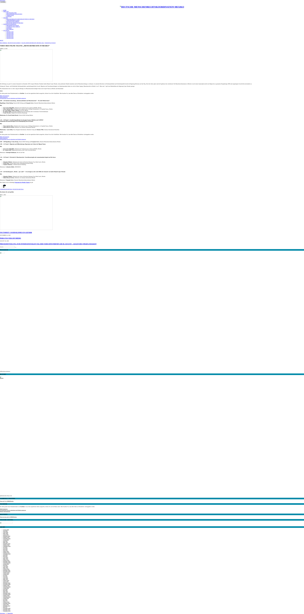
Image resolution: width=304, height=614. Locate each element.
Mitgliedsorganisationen (14, 14)
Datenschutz (10, 613)
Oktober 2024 (6, 545)
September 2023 (6, 553)
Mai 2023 (5, 556)
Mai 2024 (5, 550)
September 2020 (6, 586)
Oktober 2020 (6, 585)
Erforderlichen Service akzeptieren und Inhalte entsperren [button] (13, 98)
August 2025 (6, 540)
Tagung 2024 (9, 31)
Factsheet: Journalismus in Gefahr (16, 232)
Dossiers (9, 28)
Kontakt (9, 16)
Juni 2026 (5, 531)
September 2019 (6, 597)
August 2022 (6, 564)
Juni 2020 (5, 589)
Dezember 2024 (6, 543)
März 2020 (5, 592)
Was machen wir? (11, 12)
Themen (5, 17)
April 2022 (5, 566)
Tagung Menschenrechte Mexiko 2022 (32, 43)
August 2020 (6, 588)
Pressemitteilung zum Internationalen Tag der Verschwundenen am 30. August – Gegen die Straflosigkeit (48, 244)
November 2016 (6, 608)
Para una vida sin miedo (10, 238)
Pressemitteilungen (12, 25)
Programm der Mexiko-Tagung (22, 182)
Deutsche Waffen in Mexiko (14, 23)
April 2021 (5, 578)
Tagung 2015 (9, 35)
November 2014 (6, 611)
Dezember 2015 (6, 609)
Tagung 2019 (9, 34)
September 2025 (6, 538)
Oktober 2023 (6, 552)
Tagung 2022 (9, 33)
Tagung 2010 (9, 38)
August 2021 (6, 574)
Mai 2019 (5, 600)
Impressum (2, 613)
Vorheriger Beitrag (6, 189)
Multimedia (9, 29)
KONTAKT (2, 0)
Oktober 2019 (6, 595)
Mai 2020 (5, 590)
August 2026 (6, 529)
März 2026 (5, 533)
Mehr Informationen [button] (4, 95)
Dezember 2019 (6, 593)
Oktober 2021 (6, 572)
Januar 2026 (6, 534)
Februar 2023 (6, 560)
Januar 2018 (6, 604)
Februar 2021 (6, 580)
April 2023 (5, 557)
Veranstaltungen (50, 43)
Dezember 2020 (6, 583)
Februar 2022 (6, 569)
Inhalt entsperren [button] (4, 97)
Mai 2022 (5, 565)
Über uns (6, 11)
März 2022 (5, 567)
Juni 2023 (5, 555)
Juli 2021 (5, 575)
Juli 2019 (5, 599)
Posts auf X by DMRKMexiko (7, 501)
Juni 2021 (5, 576)
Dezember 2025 (6, 536)
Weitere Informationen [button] (5, 511)
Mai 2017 (5, 607)
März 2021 (5, 579)
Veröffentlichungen (9, 24)
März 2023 (5, 559)
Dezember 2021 (6, 570)
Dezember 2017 (6, 605)
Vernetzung (10, 15)
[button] (4, 185)
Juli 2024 (5, 547)
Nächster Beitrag (18, 189)
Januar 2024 (6, 551)
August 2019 (6, 598)
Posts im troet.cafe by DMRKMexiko (8, 517)
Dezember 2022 (6, 561)
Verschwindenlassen (12, 20)
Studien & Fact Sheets (13, 26)
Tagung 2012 (9, 36)
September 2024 (6, 546)
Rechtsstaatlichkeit (12, 21)
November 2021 (6, 571)
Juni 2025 (5, 541)
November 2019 (6, 594)
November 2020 (6, 584)
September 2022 (6, 562)
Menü (1, 40)
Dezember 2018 (6, 603)
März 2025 (5, 542)
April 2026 (5, 532)
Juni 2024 (5, 548)
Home (4, 10)
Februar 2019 (6, 602)
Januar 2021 (6, 581)
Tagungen (6, 30)
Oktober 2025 (6, 537)
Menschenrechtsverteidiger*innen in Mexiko (20, 19)
